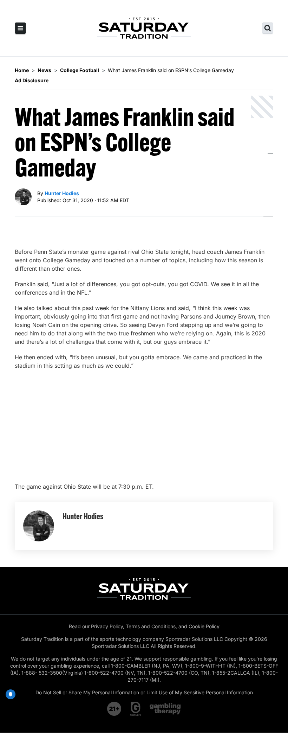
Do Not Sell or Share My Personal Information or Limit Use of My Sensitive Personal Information (144, 692)
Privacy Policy (107, 626)
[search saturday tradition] (267, 28)
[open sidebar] (20, 28)
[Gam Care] (135, 709)
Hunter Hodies (62, 193)
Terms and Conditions (151, 626)
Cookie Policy (204, 626)
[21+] (114, 709)
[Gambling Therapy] (165, 709)
